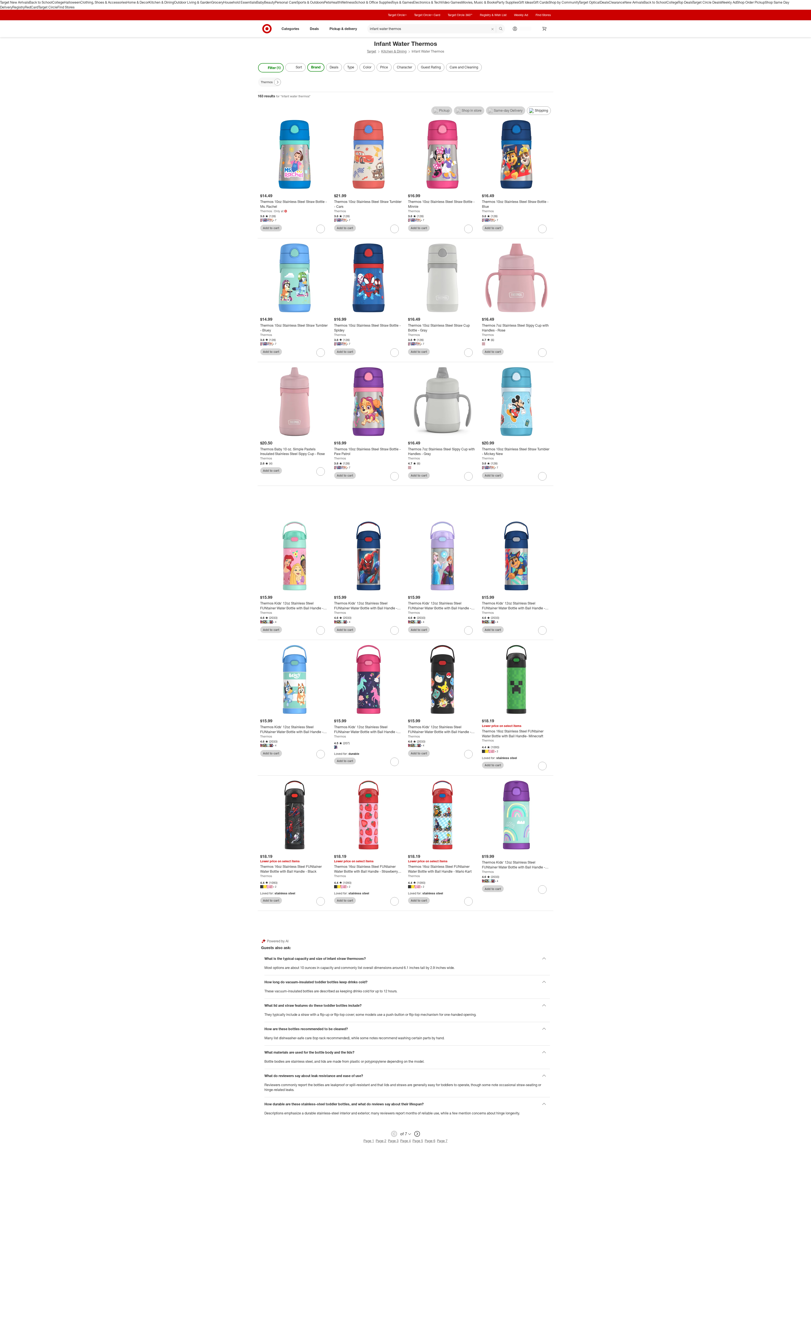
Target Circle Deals (706, 2)
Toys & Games (402, 2)
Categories (290, 28)
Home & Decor (138, 2)
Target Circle (47, 7)
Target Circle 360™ (460, 15)
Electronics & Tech (427, 2)
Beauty (269, 2)
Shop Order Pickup (751, 2)
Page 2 (381, 1141)
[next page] (417, 1133)
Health (336, 2)
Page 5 (417, 1141)
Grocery (217, 2)
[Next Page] (549, 67)
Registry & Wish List (493, 15)
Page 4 (405, 1141)
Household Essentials (239, 2)
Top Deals (685, 2)
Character (404, 67)
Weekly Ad (729, 2)
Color (367, 67)
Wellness (348, 2)
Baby (260, 2)
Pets (327, 2)
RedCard (31, 7)
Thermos (266, 211)
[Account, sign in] (523, 28)
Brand (316, 67)
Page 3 (393, 1141)
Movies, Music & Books (479, 2)
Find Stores (66, 7)
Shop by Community (563, 2)
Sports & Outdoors (310, 2)
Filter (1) (274, 68)
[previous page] (394, 1133)
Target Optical (589, 2)
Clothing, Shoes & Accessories (103, 2)
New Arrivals (634, 2)
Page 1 (368, 1141)
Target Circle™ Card (427, 15)
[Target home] (267, 29)
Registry (18, 7)
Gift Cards (540, 2)
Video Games (451, 2)
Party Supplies (507, 2)
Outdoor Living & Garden (192, 2)
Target (371, 51)
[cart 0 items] (544, 28)
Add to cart (271, 228)
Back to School (40, 2)
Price (384, 67)
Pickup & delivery (343, 28)
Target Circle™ (397, 15)
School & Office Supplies (373, 2)
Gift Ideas (525, 2)
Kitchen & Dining (161, 2)
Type (350, 67)
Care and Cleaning (464, 67)
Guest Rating (431, 67)
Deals (604, 2)
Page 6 (430, 1141)
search (501, 29)
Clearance (617, 2)
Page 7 (442, 1141)
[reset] (492, 29)
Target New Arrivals (14, 2)
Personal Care (285, 2)
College (58, 2)
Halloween (72, 2)
